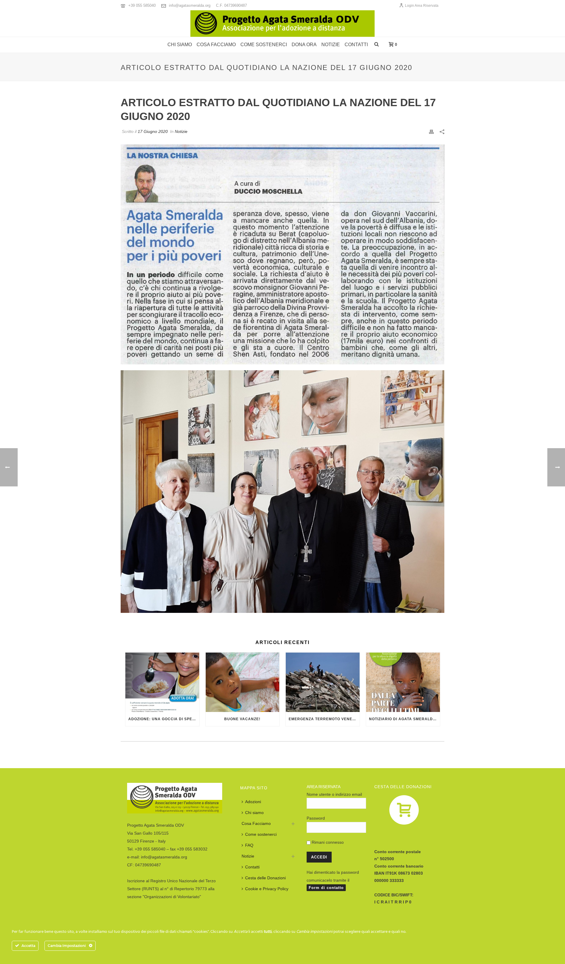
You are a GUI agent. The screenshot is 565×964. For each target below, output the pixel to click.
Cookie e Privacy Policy (266, 888)
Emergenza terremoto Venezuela (324, 719)
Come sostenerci (263, 44)
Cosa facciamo (216, 44)
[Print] (431, 131)
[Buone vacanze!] (243, 682)
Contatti (356, 44)
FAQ (249, 845)
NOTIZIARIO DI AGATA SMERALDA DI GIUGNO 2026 (404, 719)
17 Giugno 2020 (153, 131)
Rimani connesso (327, 842)
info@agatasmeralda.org (189, 5)
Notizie (330, 44)
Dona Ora (304, 44)
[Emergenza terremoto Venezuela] (323, 682)
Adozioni (253, 801)
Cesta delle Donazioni (265, 877)
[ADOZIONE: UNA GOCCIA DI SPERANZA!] (162, 682)
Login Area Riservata (421, 6)
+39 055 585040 (142, 5)
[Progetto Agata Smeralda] (282, 23)
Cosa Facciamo (256, 823)
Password (316, 818)
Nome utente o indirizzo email (334, 794)
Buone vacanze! (242, 719)
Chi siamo (179, 44)
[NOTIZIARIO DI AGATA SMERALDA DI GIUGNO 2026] (403, 682)
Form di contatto (326, 887)
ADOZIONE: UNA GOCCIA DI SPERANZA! (163, 719)
